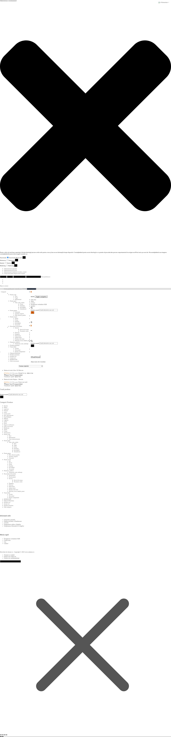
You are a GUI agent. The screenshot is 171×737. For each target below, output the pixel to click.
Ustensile (17, 312)
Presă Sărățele (7, 417)
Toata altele (7, 493)
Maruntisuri (18, 299)
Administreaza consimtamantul (10, 561)
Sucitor (6, 406)
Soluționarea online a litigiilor (12, 524)
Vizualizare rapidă (9, 376)
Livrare (33, 303)
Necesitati (11, 496)
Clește (5, 431)
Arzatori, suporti (19, 313)
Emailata (22, 305)
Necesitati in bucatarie (16, 326)
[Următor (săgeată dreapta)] (2, 736)
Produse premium (14, 355)
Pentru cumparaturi (14, 497)
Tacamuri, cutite (18, 482)
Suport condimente (9, 425)
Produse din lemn (13, 489)
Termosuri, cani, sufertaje (15, 472)
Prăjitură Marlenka (15, 353)
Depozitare (12, 486)
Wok (15, 444)
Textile (11, 494)
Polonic (6, 410)
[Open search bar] (32, 308)
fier (10, 461)
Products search (35, 310)
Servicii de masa (18, 480)
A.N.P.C (6, 523)
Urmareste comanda (9, 519)
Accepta (3, 277)
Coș (5, 542)
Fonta (21, 304)
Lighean (6, 420)
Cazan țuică (7, 414)
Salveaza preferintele (33, 277)
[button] (85, 126)
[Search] (32, 312)
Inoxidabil (23, 307)
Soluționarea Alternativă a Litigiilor (14, 526)
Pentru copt (13, 294)
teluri (5, 412)
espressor (6, 409)
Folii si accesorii (14, 361)
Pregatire (11, 483)
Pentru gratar (13, 310)
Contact (33, 306)
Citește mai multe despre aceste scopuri (14, 273)
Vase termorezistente (14, 439)
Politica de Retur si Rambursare (13, 521)
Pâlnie (5, 407)
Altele (5, 429)
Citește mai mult (22, 382)
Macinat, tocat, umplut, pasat (16, 491)
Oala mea (33, 299)
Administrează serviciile (10, 270)
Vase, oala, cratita (19, 302)
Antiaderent (23, 309)
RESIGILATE (13, 359)
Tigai (16, 298)
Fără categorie (7, 507)
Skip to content (4, 286)
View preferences (19, 277)
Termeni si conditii (9, 555)
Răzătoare (6, 428)
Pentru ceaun (13, 317)
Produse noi (13, 356)
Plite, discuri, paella (20, 315)
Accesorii (17, 324)
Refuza (10, 277)
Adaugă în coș (22, 373)
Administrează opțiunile (10, 269)
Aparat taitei (12, 488)
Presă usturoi (12, 477)
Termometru (7, 432)
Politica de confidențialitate (11, 558)
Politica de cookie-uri (10, 556)
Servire (17, 328)
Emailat (17, 321)
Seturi (16, 318)
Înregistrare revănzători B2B (39, 304)
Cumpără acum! (31, 288)
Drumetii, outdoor (9, 470)
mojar (5, 421)
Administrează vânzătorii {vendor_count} (15, 272)
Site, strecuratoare (8, 415)
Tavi (16, 296)
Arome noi (13, 358)
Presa (5, 423)
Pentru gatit (13, 301)
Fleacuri (11, 485)
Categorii (3, 292)
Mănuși (6, 418)
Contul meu (7, 540)
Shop (32, 301)
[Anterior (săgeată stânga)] (1, 736)
